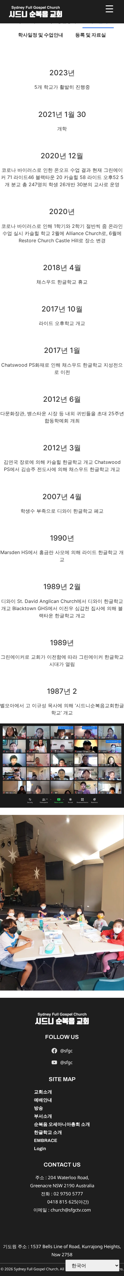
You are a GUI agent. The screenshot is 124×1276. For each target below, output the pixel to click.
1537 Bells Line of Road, (55, 1246)
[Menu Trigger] (109, 8)
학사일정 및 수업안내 (40, 34)
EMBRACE (45, 1140)
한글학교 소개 (48, 1132)
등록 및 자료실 (90, 34)
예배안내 (43, 1100)
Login (40, 1148)
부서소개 (43, 1116)
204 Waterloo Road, (68, 1177)
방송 (38, 1108)
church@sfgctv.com (71, 1210)
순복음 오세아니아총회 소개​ (62, 1124)
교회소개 (43, 1092)
